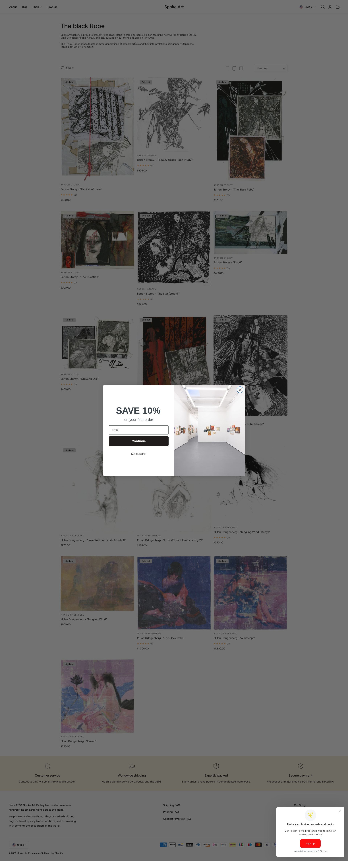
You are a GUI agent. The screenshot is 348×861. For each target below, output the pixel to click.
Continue (139, 441)
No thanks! (138, 454)
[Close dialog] (240, 390)
